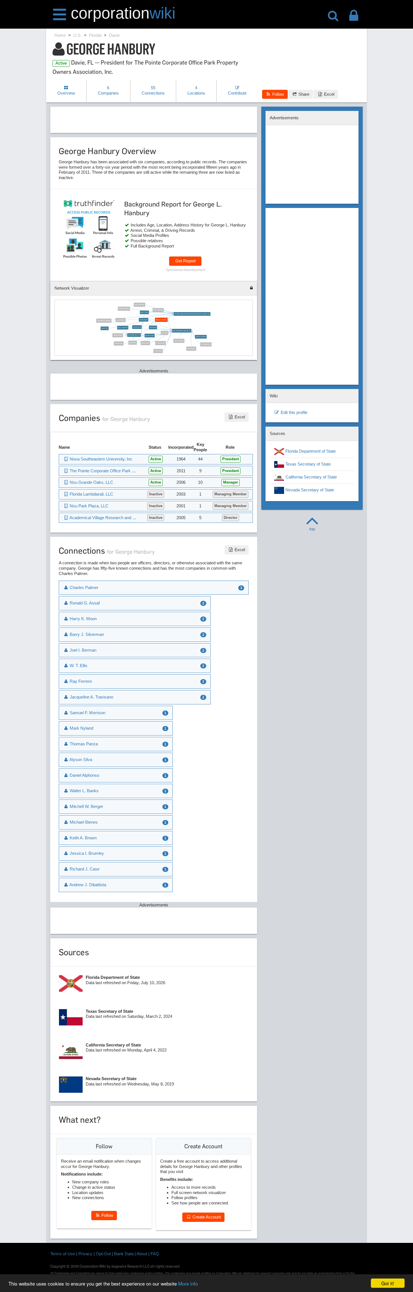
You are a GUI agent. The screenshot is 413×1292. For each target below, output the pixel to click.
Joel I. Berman (121, 320)
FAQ (155, 1253)
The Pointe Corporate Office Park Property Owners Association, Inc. (192, 314)
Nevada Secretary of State (309, 489)
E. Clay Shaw (158, 351)
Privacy (85, 1253)
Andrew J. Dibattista (87, 884)
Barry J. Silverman (123, 328)
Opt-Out (103, 1253)
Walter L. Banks (84, 790)
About (142, 1253)
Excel (328, 94)
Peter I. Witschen (139, 305)
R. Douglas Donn (206, 344)
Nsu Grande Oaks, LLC (134, 335)
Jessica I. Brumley (124, 309)
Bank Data (123, 1253)
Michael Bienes (83, 822)
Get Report (185, 260)
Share (303, 94)
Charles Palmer (144, 319)
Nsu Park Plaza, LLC (88, 505)
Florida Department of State (310, 451)
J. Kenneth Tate (160, 343)
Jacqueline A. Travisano (103, 321)
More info (188, 1283)
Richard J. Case (84, 869)
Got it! (387, 1283)
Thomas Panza (137, 327)
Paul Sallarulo (191, 348)
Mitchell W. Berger (86, 806)
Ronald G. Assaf (149, 335)
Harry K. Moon (144, 312)
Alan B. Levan (118, 343)
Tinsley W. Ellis (118, 335)
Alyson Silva (104, 328)
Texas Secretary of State (307, 464)
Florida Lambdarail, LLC (91, 494)
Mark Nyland (153, 327)
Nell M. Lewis (145, 343)
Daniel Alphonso (158, 310)
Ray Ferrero (133, 342)
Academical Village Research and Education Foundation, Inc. (125, 517)
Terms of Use (62, 1253)
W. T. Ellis (164, 333)
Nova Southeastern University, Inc (181, 330)
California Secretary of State (310, 477)
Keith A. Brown (83, 837)
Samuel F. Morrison (201, 337)
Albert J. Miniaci (178, 341)
